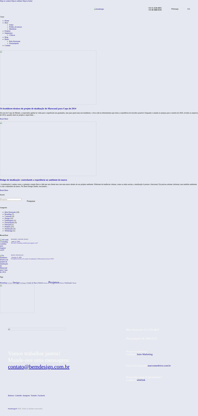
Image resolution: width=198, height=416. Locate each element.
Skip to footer (27, 1)
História (40, 283)
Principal (8, 225)
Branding (8, 214)
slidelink (141, 380)
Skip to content (5, 1)
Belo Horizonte (10, 212)
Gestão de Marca (32, 283)
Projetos (7, 227)
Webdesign (9, 231)
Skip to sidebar (16, 1)
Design (7, 218)
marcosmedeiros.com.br (159, 365)
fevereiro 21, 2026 (17, 257)
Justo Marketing (145, 354)
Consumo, (21, 239)
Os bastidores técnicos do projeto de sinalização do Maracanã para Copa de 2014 (38, 108)
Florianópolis (9, 222)
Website (74, 283)
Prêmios (62, 283)
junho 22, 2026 (16, 241)
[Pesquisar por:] (11, 199)
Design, (13, 255)
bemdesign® (12, 409)
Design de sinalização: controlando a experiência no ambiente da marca (33, 180)
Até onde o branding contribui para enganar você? (24, 243)
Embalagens (9, 220)
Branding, (14, 239)
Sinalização (9, 229)
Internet (46, 283)
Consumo (8, 216)
